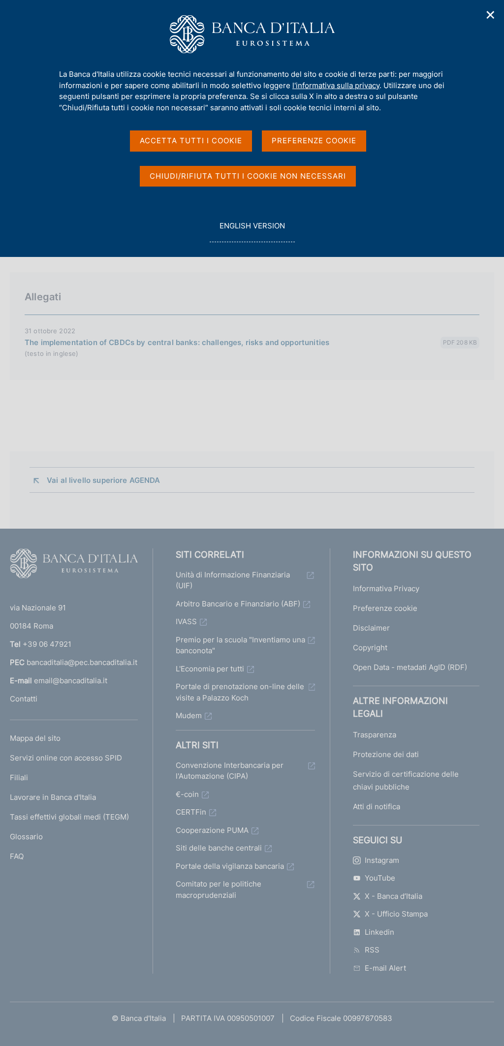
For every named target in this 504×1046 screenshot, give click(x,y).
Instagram (382, 860)
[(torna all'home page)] (74, 565)
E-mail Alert (385, 968)
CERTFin (191, 812)
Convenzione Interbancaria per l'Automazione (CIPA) (230, 771)
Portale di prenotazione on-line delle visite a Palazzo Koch (240, 692)
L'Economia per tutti (210, 668)
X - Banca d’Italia (393, 896)
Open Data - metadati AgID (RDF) (410, 667)
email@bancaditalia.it (70, 680)
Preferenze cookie (385, 608)
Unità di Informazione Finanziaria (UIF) (233, 580)
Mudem (189, 715)
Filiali (19, 777)
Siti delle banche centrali (219, 848)
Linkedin (379, 932)
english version (252, 231)
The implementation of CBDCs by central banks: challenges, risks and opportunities (177, 342)
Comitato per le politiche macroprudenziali (218, 889)
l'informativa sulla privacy (335, 85)
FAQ (17, 856)
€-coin (187, 794)
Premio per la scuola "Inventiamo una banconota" (240, 645)
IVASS (186, 621)
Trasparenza (374, 734)
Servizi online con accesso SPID (66, 757)
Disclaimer (371, 628)
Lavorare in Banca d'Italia (53, 797)
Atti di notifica (376, 806)
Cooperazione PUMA (212, 830)
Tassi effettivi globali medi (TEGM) (69, 817)
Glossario (26, 836)
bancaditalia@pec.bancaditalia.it (82, 662)
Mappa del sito (35, 738)
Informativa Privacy (386, 588)
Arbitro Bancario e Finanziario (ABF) (238, 603)
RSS (372, 949)
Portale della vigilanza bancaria (230, 866)
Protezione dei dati (386, 754)
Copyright (370, 647)
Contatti (23, 698)
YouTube (380, 878)
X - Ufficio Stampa (396, 914)
